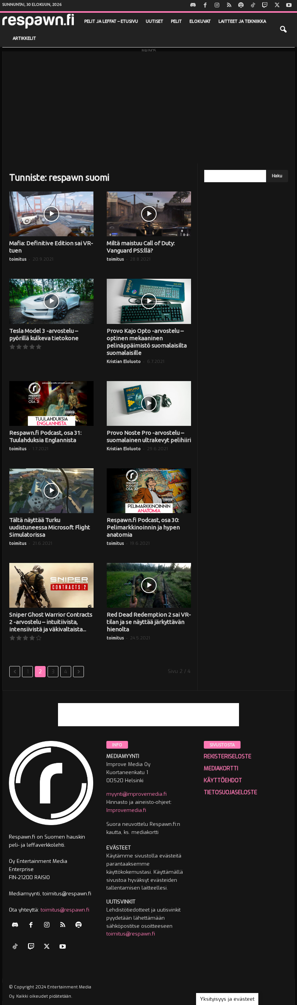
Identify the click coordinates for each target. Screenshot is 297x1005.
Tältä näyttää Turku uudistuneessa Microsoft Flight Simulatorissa (49, 527)
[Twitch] (265, 5)
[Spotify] (241, 5)
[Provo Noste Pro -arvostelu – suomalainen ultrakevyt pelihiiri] (149, 403)
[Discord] (193, 5)
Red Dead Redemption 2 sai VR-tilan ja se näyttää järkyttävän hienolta (149, 621)
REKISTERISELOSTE (227, 756)
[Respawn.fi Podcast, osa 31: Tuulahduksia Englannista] (51, 403)
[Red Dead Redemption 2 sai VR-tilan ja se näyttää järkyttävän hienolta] (149, 585)
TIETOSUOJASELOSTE (230, 792)
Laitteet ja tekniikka (242, 21)
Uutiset (154, 21)
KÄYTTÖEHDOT (223, 780)
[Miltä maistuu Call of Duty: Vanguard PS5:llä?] (149, 214)
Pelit (176, 21)
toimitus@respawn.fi (65, 910)
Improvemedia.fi (126, 810)
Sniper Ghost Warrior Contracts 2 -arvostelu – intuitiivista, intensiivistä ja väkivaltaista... (50, 621)
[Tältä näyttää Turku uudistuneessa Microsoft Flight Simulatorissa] (51, 490)
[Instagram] (217, 5)
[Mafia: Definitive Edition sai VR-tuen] (51, 214)
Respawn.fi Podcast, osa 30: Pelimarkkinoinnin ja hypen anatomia (143, 527)
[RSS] (229, 5)
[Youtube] (289, 5)
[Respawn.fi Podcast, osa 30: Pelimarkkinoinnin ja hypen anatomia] (149, 490)
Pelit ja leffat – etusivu (111, 21)
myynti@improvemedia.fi (136, 794)
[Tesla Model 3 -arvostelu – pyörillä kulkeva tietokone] (51, 301)
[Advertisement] (148, 105)
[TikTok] (253, 5)
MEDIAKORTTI (221, 768)
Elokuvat (200, 21)
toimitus (17, 259)
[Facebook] (205, 5)
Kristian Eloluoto (124, 361)
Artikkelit (24, 38)
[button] (283, 29)
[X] (277, 5)
